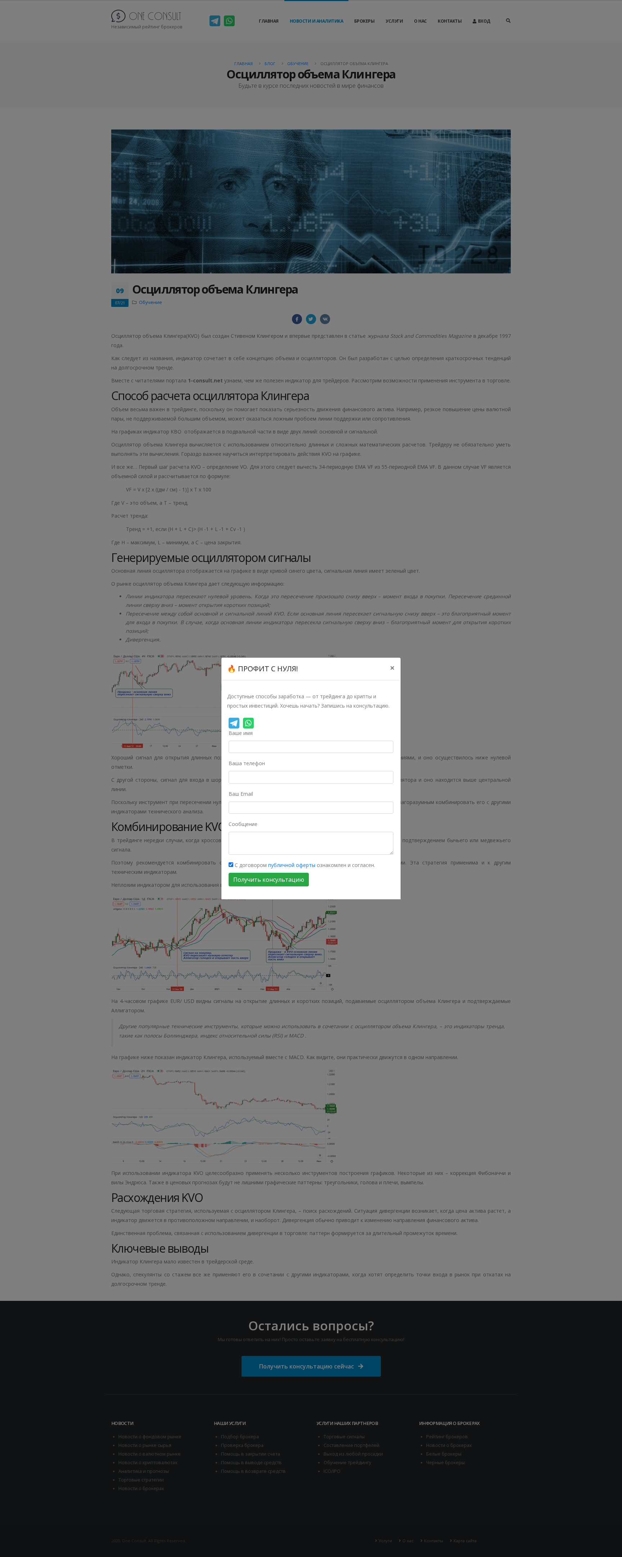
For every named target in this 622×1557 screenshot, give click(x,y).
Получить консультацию (268, 880)
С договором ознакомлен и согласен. (304, 865)
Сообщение (243, 824)
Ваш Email (241, 793)
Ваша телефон (247, 763)
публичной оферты (291, 865)
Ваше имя (241, 733)
